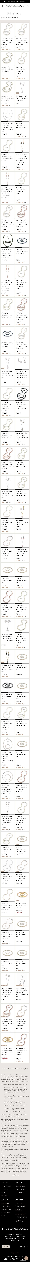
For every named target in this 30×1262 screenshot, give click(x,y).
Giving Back (6, 1206)
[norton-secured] (7, 1259)
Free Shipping (20, 1189)
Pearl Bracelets (17, 1116)
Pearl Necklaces (22, 1114)
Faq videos (19, 1203)
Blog (3, 1215)
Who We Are (6, 1203)
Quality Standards (19, 1210)
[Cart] (27, 6)
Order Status (20, 1186)
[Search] (21, 6)
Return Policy (21, 1192)
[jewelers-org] (23, 1259)
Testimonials (6, 1209)
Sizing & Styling (21, 1217)
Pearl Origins (21, 1206)
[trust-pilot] (15, 1259)
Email (4, 1192)
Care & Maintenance (20, 1221)
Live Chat (5, 1189)
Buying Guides (21, 1214)
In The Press (6, 1212)
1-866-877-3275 (6, 1186)
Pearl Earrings (5, 1116)
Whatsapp (5, 1195)
